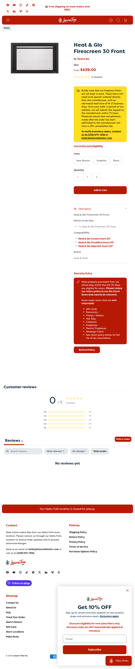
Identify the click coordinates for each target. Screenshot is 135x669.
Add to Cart (100, 190)
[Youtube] (14, 5)
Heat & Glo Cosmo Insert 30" (94, 238)
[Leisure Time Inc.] (67, 20)
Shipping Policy (78, 532)
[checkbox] (100, 451)
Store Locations (15, 631)
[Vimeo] (20, 11)
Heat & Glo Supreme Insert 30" (95, 246)
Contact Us (12, 602)
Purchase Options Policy (83, 551)
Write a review (123, 439)
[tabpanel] (67, 474)
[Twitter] (8, 11)
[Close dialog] (127, 590)
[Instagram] (20, 5)
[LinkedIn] (14, 11)
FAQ (8, 612)
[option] (35, 58)
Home (7, 28)
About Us (11, 607)
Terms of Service (78, 546)
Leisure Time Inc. (20, 655)
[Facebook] (8, 5)
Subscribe (94, 649)
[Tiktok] (27, 5)
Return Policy (77, 537)
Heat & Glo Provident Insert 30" (96, 242)
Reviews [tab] (14, 440)
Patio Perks (12, 636)
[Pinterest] (33, 5)
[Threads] (27, 11)
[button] (67, 412)
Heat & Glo (83, 58)
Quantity (79, 170)
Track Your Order (15, 617)
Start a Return (14, 622)
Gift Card (11, 626)
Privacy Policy (77, 541)
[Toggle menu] (9, 20)
